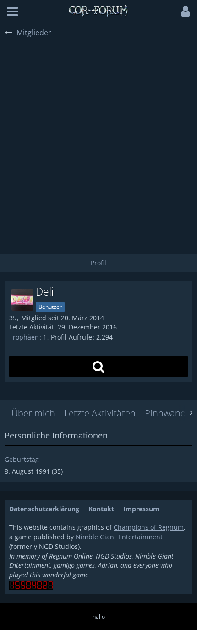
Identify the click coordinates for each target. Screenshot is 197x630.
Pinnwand (165, 413)
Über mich (33, 413)
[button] (12, 11)
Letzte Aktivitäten (100, 413)
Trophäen (24, 337)
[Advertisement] (98, 141)
